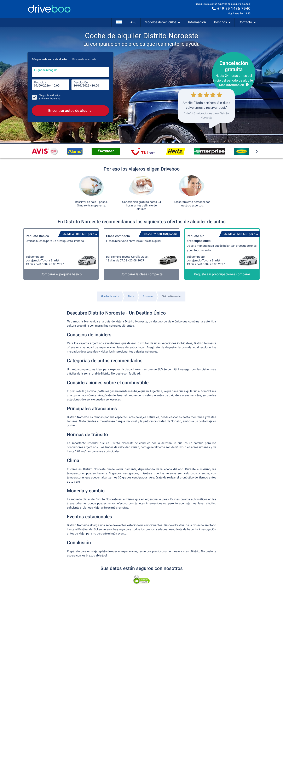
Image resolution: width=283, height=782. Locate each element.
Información (197, 22)
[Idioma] (119, 22)
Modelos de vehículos (160, 22)
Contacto (245, 22)
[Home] (49, 9)
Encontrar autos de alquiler (70, 110)
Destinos (220, 22)
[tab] (49, 58)
